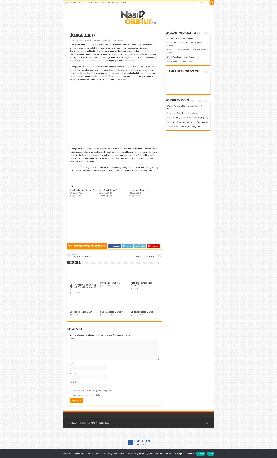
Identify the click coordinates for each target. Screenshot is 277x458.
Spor (103, 3)
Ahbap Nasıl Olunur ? (82, 256)
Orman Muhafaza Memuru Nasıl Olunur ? (184, 106)
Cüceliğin (74, 67)
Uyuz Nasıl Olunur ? (108, 190)
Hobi (97, 3)
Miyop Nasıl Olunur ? (110, 283)
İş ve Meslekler (70, 3)
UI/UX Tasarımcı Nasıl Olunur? (180, 61)
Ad (71, 364)
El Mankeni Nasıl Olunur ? (178, 113)
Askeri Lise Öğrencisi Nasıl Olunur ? (182, 122)
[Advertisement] (114, 126)
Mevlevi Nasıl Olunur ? (145, 256)
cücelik (132, 158)
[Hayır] (273, 453)
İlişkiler (111, 3)
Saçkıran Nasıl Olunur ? (111, 312)
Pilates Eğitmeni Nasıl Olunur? (180, 38)
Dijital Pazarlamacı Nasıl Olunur (180, 57)
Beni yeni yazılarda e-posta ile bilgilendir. (89, 395)
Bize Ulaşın (121, 3)
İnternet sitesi (75, 382)
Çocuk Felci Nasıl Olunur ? (82, 190)
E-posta (73, 373)
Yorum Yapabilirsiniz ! (104, 40)
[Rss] (194, 2)
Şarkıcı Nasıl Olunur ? (176, 126)
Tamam (200, 454)
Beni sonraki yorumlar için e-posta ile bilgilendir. (92, 391)
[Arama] (212, 2)
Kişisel (81, 3)
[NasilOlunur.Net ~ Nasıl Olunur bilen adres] (138, 16)
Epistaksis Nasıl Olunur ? (143, 312)
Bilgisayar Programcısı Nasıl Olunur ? (183, 117)
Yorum (73, 338)
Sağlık (89, 3)
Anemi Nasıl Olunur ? (138, 190)
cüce (81, 51)
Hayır (210, 454)
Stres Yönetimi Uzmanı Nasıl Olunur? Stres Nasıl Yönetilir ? (83, 287)
